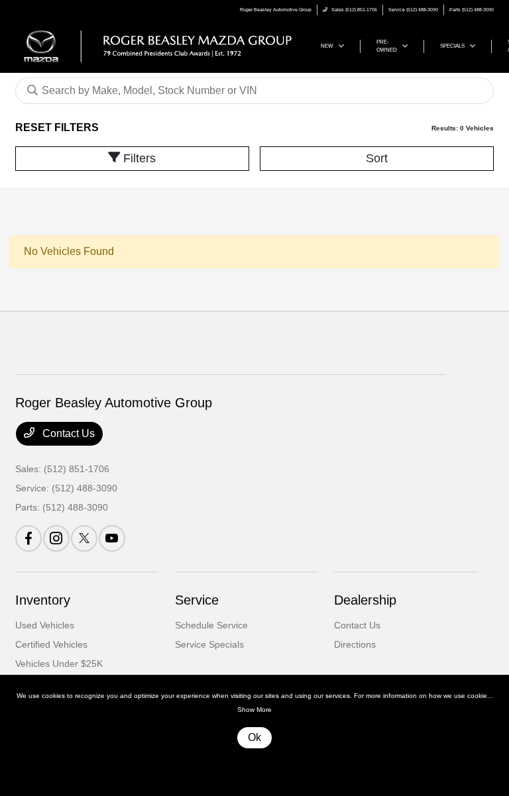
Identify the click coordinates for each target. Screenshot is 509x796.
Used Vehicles (44, 625)
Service (197, 600)
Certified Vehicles (51, 644)
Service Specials (209, 644)
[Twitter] (84, 538)
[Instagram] (56, 538)
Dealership (365, 600)
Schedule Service (211, 625)
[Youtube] (112, 538)
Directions (355, 644)
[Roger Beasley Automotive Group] (157, 45)
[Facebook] (28, 538)
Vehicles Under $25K (59, 663)
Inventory (42, 600)
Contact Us (67, 433)
